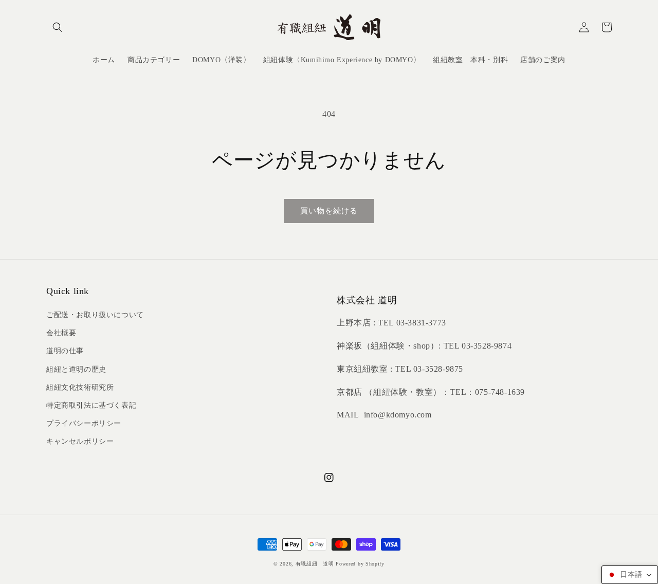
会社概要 (61, 333)
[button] (57, 27)
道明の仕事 (65, 351)
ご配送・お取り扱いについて (95, 315)
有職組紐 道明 (315, 564)
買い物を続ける (329, 211)
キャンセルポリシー (80, 441)
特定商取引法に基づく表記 (91, 405)
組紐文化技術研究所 (80, 387)
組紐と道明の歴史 (76, 369)
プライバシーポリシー (83, 423)
